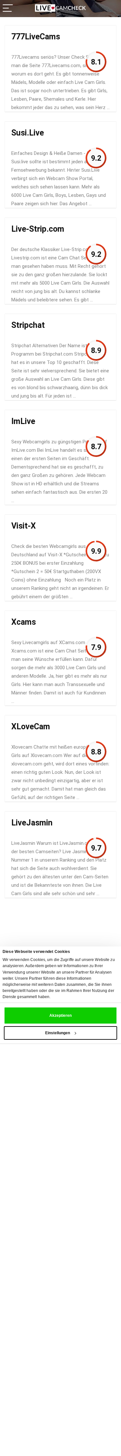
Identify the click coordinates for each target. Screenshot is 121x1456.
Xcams (23, 622)
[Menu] (7, 8)
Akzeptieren (60, 1015)
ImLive (23, 421)
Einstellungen (57, 1033)
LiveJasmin (32, 822)
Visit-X (23, 526)
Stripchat (28, 325)
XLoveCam (30, 726)
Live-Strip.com (37, 229)
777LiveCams (35, 36)
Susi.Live (27, 132)
